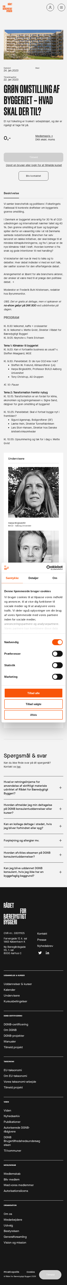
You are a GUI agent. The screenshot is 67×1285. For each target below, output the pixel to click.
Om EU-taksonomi (15, 1076)
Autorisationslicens (16, 1191)
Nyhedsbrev (45, 946)
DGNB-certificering (16, 1024)
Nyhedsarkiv (12, 1116)
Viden (7, 1110)
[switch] (57, 654)
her (18, 767)
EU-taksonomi (13, 1070)
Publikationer (12, 1122)
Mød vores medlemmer (19, 1185)
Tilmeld (33, 157)
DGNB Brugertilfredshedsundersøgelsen (22, 1141)
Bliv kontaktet (33, 175)
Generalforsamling (15, 1237)
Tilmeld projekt (13, 1047)
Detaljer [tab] (33, 578)
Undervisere (12, 995)
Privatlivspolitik (11, 1272)
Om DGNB (10, 1030)
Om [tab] (54, 578)
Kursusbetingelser (15, 1001)
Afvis (33, 714)
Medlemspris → (44, 136)
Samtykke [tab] (12, 578)
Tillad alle (33, 693)
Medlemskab (12, 1174)
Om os (8, 1214)
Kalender (9, 990)
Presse (41, 940)
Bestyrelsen (11, 1231)
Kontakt (42, 934)
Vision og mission (15, 1242)
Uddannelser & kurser (18, 984)
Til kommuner (12, 1151)
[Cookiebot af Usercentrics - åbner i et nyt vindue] (47, 567)
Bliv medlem (12, 1179)
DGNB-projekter (14, 1036)
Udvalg (8, 1225)
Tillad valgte (33, 703)
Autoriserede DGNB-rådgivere (17, 1129)
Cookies (31, 1272)
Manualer (10, 1041)
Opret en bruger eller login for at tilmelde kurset (34, 165)
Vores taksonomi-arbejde (20, 1082)
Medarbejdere (13, 1220)
